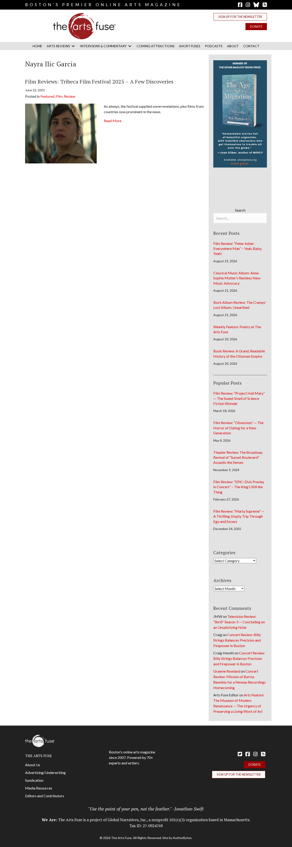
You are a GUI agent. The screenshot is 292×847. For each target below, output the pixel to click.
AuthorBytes (182, 838)
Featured (47, 96)
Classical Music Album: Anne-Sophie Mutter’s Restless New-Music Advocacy (237, 278)
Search (240, 210)
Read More (112, 120)
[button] (240, 17)
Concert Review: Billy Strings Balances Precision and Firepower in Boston (237, 640)
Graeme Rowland (226, 671)
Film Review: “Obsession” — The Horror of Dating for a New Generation (238, 427)
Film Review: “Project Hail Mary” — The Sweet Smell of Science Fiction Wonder (239, 398)
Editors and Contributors (44, 796)
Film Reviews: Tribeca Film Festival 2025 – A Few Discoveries (99, 81)
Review (69, 96)
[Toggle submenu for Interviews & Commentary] (130, 46)
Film (59, 96)
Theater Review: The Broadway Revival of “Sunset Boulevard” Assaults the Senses (238, 457)
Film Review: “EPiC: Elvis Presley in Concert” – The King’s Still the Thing (238, 487)
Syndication (34, 780)
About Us (32, 765)
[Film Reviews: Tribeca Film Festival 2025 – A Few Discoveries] (61, 133)
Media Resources (38, 788)
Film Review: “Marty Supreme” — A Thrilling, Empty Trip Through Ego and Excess (238, 516)
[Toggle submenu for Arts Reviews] (73, 46)
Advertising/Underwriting (45, 772)
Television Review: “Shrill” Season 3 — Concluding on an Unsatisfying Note (239, 621)
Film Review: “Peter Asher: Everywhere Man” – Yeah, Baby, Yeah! (237, 248)
